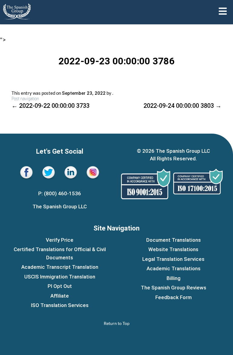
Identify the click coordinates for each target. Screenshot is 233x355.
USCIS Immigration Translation (59, 277)
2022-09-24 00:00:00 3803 (182, 105)
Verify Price (59, 240)
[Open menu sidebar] (222, 11)
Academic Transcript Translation (59, 267)
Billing (174, 278)
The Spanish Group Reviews (173, 288)
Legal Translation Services (173, 259)
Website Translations (173, 249)
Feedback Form (173, 297)
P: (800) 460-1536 (59, 193)
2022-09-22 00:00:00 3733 (50, 105)
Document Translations (173, 240)
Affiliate (59, 296)
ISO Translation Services (60, 305)
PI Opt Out (60, 286)
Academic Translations (174, 268)
